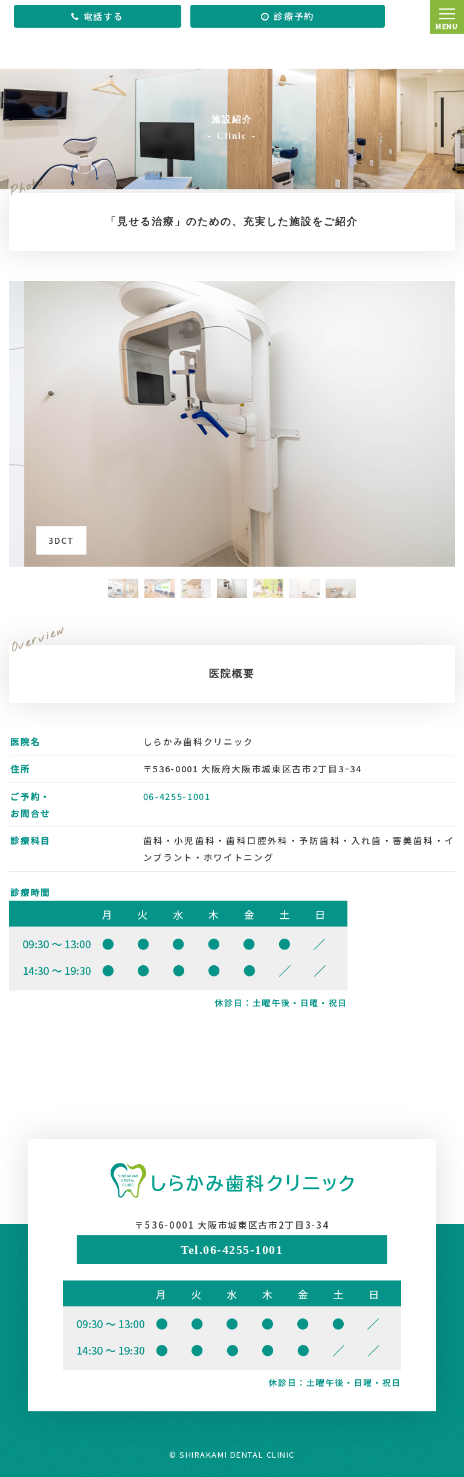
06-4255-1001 (177, 796)
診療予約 (294, 16)
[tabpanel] (231, 424)
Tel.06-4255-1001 (232, 1249)
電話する (103, 16)
